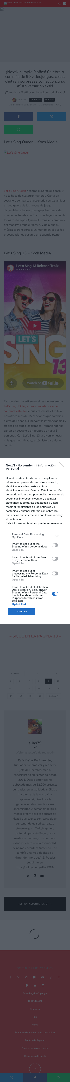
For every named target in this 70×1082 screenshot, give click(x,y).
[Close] (62, 465)
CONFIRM (21, 611)
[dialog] (35, 541)
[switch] (55, 545)
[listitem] (35, 535)
